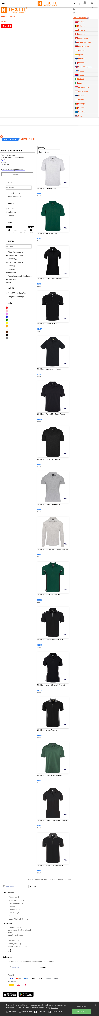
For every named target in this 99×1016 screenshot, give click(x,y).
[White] (7, 328)
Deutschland (83, 46)
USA (80, 116)
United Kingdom (85, 67)
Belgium (81, 26)
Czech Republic (84, 42)
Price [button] (10, 222)
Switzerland (83, 38)
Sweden (81, 112)
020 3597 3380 (13, 940)
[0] (85, 12)
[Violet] (7, 313)
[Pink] (7, 310)
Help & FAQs (14, 913)
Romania (81, 108)
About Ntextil (14, 897)
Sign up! (33, 887)
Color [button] (10, 303)
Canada (81, 34)
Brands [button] (11, 241)
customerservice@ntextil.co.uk (19, 930)
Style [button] (10, 182)
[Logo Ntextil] (14, 10)
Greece (81, 71)
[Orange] (7, 325)
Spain (80, 55)
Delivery (12, 906)
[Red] (7, 307)
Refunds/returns (15, 910)
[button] (74, 9)
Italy (80, 83)
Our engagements (16, 916)
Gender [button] (11, 204)
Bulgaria (81, 30)
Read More (54, 1008)
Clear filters (17, 174)
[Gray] (7, 337)
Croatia (81, 75)
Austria (81, 22)
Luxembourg (83, 87)
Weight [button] (11, 288)
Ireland (81, 79)
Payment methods (16, 903)
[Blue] (7, 316)
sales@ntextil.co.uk (15, 935)
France (81, 63)
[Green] (7, 319)
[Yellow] (7, 322)
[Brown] (7, 331)
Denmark (81, 50)
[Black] (7, 334)
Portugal (81, 104)
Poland (81, 100)
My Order (4, 21)
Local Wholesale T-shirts (18, 919)
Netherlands (83, 91)
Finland (81, 59)
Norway (81, 95)
